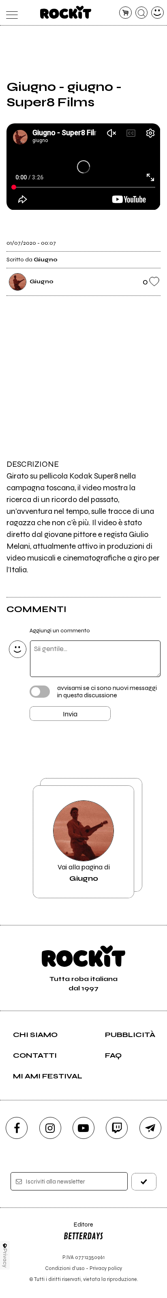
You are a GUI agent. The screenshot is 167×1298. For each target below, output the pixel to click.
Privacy (5, 1258)
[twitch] (117, 1128)
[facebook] (17, 1128)
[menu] (9, 12)
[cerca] (141, 12)
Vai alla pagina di (84, 872)
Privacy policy (106, 1268)
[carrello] (125, 12)
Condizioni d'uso (65, 1268)
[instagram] (50, 1128)
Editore (78, 1228)
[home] (66, 12)
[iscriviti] (143, 1181)
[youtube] (83, 1128)
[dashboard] (157, 12)
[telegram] (150, 1128)
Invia (70, 713)
